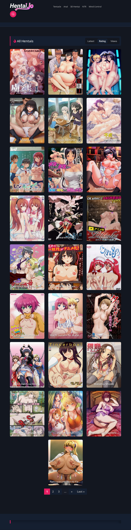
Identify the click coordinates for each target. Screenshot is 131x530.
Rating (102, 41)
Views (114, 41)
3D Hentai (75, 6)
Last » (81, 491)
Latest (91, 41)
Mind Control (95, 6)
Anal (66, 6)
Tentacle (57, 6)
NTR (84, 6)
